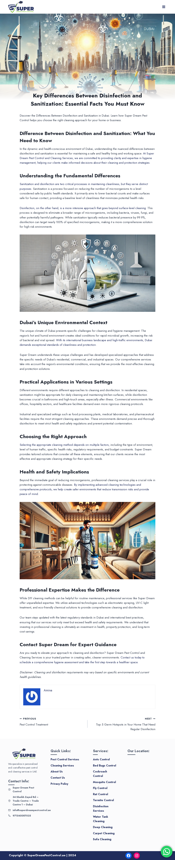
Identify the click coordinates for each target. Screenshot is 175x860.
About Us (57, 771)
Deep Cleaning (102, 827)
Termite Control (103, 800)
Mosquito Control (104, 782)
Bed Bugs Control (104, 765)
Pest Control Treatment (34, 722)
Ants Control (101, 759)
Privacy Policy (59, 784)
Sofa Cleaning (102, 839)
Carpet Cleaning (104, 833)
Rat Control (100, 794)
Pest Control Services (65, 759)
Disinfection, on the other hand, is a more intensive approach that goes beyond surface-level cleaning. (83, 208)
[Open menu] (163, 6)
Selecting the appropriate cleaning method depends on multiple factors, (65, 445)
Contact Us (58, 778)
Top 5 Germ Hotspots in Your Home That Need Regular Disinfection (125, 724)
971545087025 (22, 815)
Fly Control (100, 788)
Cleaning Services (62, 765)
